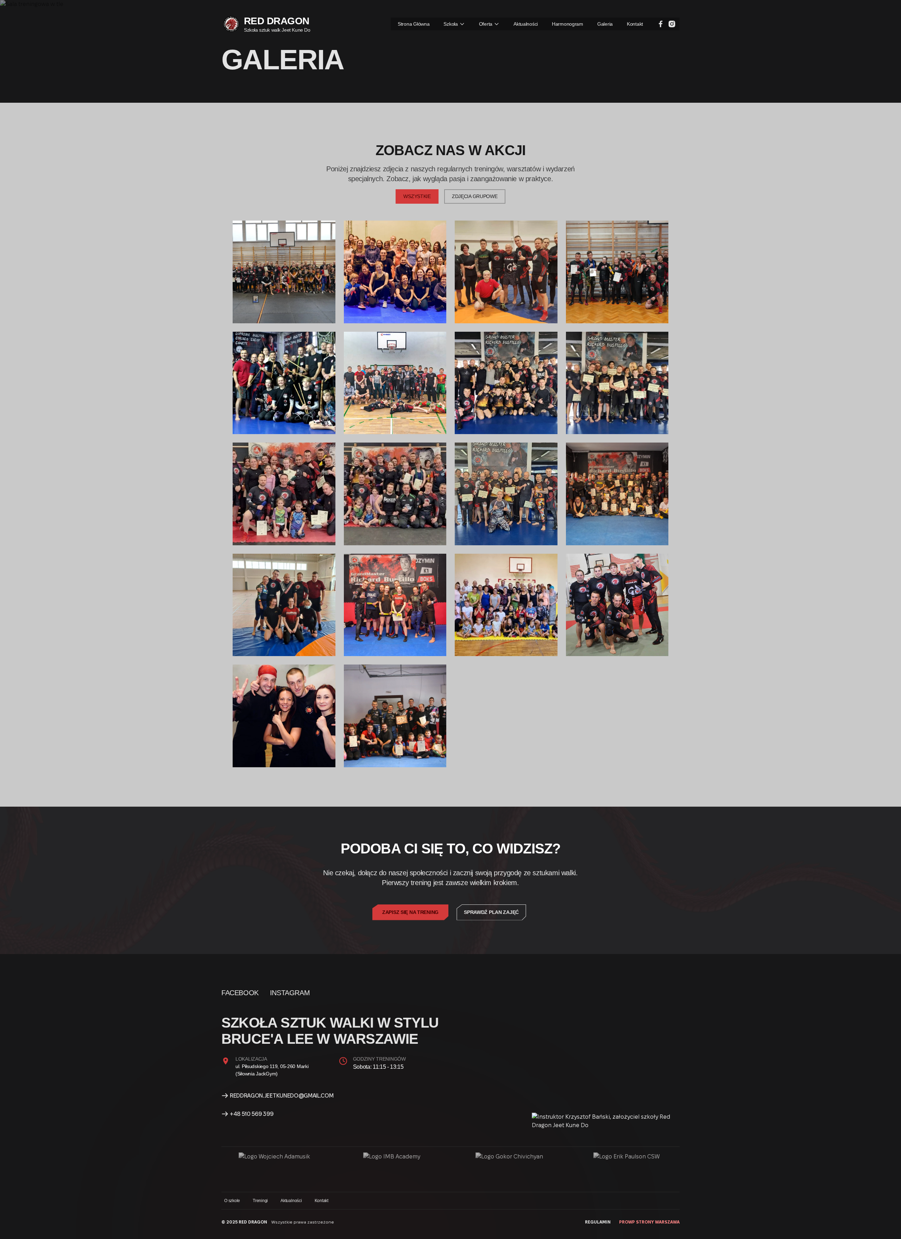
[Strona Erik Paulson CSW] (626, 1169)
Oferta (485, 24)
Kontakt (635, 24)
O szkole (232, 1200)
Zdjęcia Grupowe (475, 196)
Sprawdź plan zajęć (491, 912)
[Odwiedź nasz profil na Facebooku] (660, 23)
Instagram (290, 993)
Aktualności (525, 24)
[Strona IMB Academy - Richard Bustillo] (391, 1169)
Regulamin (598, 1222)
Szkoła (450, 24)
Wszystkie (416, 196)
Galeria (605, 24)
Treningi (260, 1200)
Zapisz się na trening (410, 912)
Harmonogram (567, 24)
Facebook (240, 993)
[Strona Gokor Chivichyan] (509, 1169)
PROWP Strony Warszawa (649, 1222)
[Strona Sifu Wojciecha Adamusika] (274, 1169)
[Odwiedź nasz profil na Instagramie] (671, 23)
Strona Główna (413, 24)
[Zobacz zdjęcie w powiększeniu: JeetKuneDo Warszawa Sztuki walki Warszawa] (284, 272)
